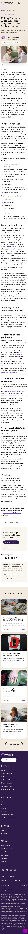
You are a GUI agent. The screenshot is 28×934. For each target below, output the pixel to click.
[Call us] (18, 3)
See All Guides (14, 744)
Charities (4, 830)
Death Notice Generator (9, 818)
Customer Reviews (7, 814)
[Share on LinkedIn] (12, 558)
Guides (9, 10)
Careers (3, 861)
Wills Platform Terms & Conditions (12, 881)
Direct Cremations (7, 783)
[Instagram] (7, 870)
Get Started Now (8, 760)
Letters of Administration (9, 780)
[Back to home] (7, 754)
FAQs (2, 801)
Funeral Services (6, 786)
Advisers (4, 833)
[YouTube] (11, 870)
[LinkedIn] (15, 870)
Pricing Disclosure (7, 890)
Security (4, 858)
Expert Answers (6, 805)
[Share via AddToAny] (2, 558)
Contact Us (4, 855)
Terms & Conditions (7, 876)
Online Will (4, 770)
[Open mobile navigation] (24, 3)
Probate (3, 776)
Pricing (3, 811)
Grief (14, 10)
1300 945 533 (5, 845)
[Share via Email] (15, 558)
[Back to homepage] (7, 3)
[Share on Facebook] (6, 558)
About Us (4, 852)
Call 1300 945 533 (11, 542)
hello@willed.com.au (7, 849)
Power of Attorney (7, 773)
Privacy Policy (5, 885)
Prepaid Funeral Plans (8, 789)
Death (16, 522)
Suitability (23, 885)
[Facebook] (3, 870)
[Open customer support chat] (25, 931)
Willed (3, 10)
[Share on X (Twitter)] (9, 558)
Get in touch (10, 547)
